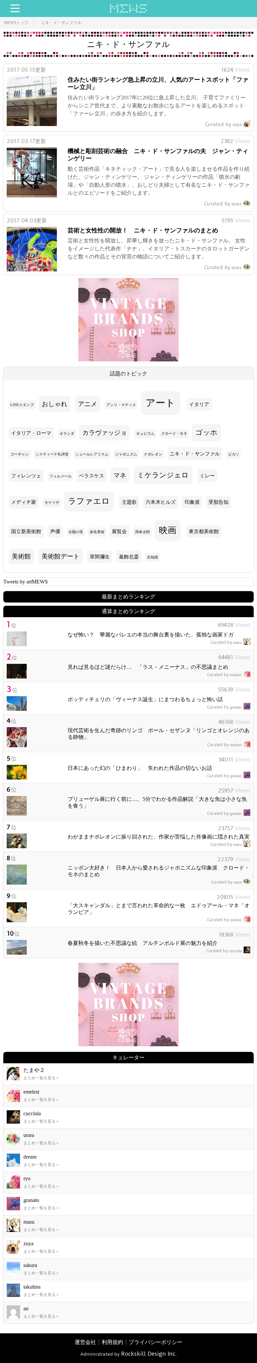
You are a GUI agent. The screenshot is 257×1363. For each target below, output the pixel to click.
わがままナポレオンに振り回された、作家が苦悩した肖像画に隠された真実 (159, 837)
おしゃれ (54, 403)
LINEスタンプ (22, 405)
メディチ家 (23, 502)
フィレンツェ (26, 475)
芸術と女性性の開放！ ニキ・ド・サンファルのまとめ (143, 230)
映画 (167, 530)
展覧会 (119, 531)
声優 (55, 531)
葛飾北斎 (129, 556)
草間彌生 (100, 556)
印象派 (192, 502)
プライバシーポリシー (155, 1342)
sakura (30, 1265)
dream (29, 1157)
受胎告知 (218, 502)
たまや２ (34, 1070)
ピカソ (233, 454)
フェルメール (61, 476)
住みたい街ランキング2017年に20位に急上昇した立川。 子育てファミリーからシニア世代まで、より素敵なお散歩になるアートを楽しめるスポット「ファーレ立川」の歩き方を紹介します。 (157, 105)
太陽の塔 (75, 532)
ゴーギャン (19, 454)
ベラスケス (91, 475)
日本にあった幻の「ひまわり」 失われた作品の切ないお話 (140, 768)
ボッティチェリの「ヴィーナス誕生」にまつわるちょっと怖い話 (145, 699)
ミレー (207, 475)
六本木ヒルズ (161, 502)
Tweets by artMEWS (25, 581)
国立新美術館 (26, 531)
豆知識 (152, 557)
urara (222, 203)
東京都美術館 (204, 531)
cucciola (224, 951)
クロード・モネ (174, 433)
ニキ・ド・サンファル (61, 22)
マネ (119, 475)
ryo (26, 1178)
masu (226, 642)
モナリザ (52, 502)
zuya (223, 124)
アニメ (87, 403)
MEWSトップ (16, 22)
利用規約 (112, 1342)
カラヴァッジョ (104, 432)
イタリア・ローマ (31, 433)
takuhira (31, 1287)
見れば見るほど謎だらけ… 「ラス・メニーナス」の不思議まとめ (148, 667)
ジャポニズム (126, 454)
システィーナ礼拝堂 (52, 454)
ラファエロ (89, 501)
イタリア (199, 404)
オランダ (67, 433)
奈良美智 (97, 532)
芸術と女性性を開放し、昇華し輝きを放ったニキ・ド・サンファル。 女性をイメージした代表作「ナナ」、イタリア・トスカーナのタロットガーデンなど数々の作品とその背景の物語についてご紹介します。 (159, 248)
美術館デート (60, 556)
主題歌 (129, 502)
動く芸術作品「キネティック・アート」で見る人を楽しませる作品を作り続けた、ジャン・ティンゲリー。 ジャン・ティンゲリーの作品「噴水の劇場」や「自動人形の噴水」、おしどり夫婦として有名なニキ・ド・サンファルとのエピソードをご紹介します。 (159, 181)
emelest (224, 674)
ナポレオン (153, 454)
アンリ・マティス (121, 405)
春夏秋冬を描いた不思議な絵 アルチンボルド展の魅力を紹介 (143, 943)
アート (160, 402)
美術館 (21, 556)
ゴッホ (206, 432)
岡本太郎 (142, 532)
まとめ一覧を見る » (41, 1078)
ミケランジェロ (163, 475)
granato (224, 707)
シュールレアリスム (91, 454)
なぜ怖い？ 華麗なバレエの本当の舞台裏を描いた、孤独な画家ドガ (151, 634)
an (25, 1308)
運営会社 (85, 1342)
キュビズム (145, 433)
